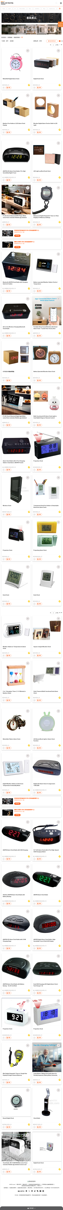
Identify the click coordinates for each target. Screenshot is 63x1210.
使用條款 (6, 1187)
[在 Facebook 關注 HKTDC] (26, 1191)
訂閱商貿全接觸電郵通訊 (48, 1184)
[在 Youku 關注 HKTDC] (43, 1191)
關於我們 (19, 1184)
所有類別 (3, 37)
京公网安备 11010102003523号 (52, 1187)
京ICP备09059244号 (38, 1187)
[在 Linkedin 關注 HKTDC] (32, 1191)
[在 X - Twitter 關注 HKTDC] (29, 1191)
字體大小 (39, 1185)
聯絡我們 (25, 1184)
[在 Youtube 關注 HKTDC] (40, 1191)
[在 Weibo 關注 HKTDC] (35, 1191)
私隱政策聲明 (13, 1187)
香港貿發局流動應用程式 (34, 1184)
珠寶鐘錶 (10, 37)
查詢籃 (31, 1208)
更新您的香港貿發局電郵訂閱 (29, 1185)
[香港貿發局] (31, 1181)
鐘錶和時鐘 (17, 37)
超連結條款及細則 (22, 1187)
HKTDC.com (12, 1184)
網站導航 (30, 1187)
